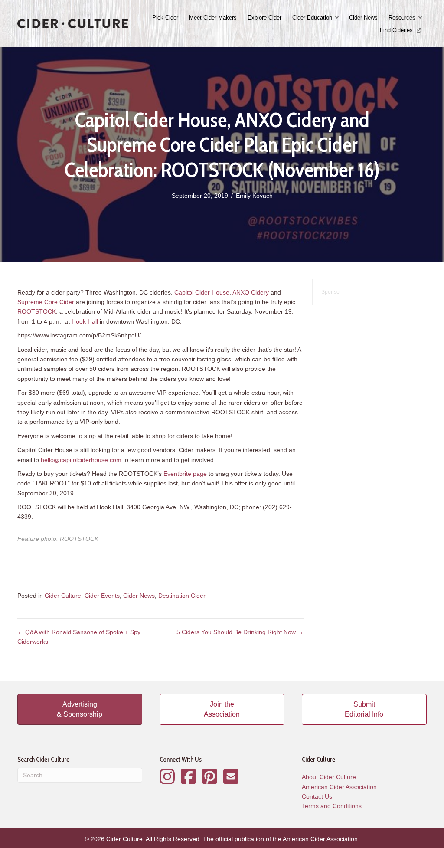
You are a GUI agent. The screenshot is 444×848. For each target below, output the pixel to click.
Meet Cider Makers (213, 17)
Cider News (363, 17)
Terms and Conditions (332, 805)
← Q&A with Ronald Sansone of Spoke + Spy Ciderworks (78, 637)
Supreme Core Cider (45, 301)
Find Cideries (397, 30)
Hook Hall (85, 321)
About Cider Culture (329, 776)
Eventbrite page (185, 473)
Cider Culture (63, 595)
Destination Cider (182, 595)
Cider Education (312, 17)
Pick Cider (165, 17)
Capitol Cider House (201, 292)
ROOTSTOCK (36, 311)
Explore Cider (264, 17)
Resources (401, 17)
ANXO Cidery (250, 292)
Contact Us (317, 796)
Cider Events (102, 595)
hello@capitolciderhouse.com (81, 459)
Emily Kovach (254, 195)
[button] (337, 17)
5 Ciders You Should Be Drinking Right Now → (240, 632)
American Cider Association (339, 786)
